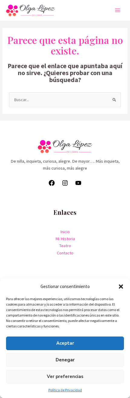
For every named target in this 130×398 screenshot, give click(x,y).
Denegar (65, 360)
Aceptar (65, 343)
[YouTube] (78, 183)
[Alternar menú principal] (117, 10)
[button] (121, 287)
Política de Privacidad (65, 390)
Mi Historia (65, 238)
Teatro (65, 245)
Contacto (65, 253)
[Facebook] (52, 183)
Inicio (65, 231)
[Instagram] (65, 183)
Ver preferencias (65, 376)
